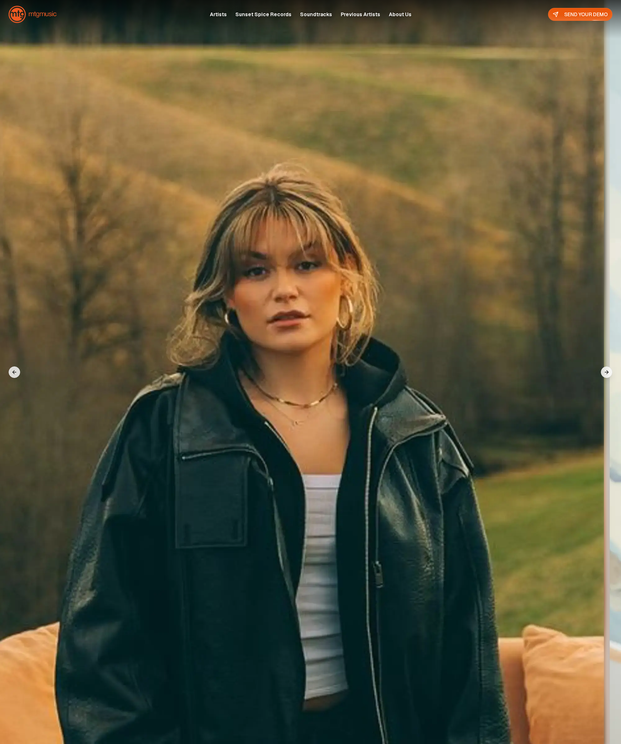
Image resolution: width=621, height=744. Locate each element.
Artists (218, 14)
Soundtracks (316, 14)
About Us (400, 14)
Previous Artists (360, 14)
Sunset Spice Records (263, 14)
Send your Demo (586, 14)
